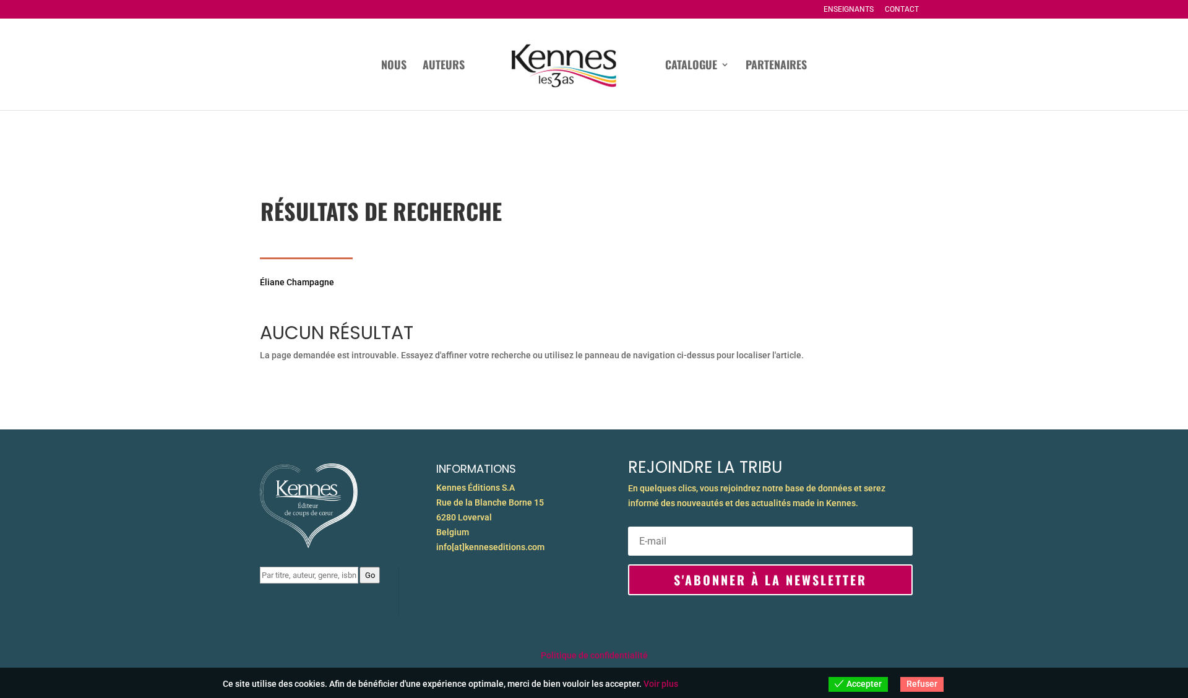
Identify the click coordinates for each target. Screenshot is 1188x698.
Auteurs (444, 66)
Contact (902, 10)
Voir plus (661, 684)
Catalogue (691, 66)
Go (370, 575)
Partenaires (776, 66)
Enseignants (849, 10)
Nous (394, 66)
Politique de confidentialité (594, 655)
